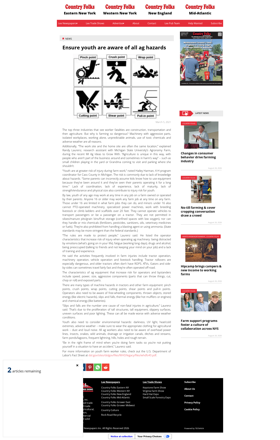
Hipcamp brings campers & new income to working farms (201, 270)
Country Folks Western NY (115, 391)
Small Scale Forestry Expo (157, 397)
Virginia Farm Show (153, 391)
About (136, 23)
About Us (189, 388)
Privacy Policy (192, 402)
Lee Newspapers (67, 23)
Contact (152, 23)
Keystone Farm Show (154, 387)
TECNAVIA (199, 428)
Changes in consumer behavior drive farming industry (198, 157)
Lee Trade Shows (95, 23)
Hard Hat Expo (151, 394)
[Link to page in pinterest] (89, 367)
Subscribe (216, 23)
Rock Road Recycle (111, 414)
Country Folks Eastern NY (115, 387)
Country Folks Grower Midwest (118, 405)
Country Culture (110, 410)
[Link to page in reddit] (105, 367)
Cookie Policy (192, 409)
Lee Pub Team (172, 23)
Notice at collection (122, 436)
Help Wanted (195, 23)
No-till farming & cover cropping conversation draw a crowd (198, 211)
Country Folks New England (116, 394)
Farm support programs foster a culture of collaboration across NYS (200, 325)
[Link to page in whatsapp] (97, 367)
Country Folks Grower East (115, 402)
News (68, 38)
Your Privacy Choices (149, 436)
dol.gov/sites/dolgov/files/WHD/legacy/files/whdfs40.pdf (122, 355)
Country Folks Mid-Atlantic (115, 397)
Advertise (118, 23)
